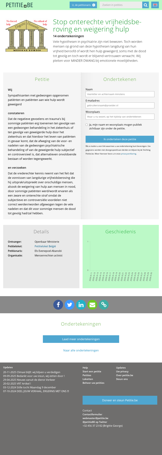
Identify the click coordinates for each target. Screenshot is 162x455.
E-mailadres (93, 100)
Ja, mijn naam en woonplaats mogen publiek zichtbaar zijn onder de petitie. (115, 126)
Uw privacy (122, 371)
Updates (121, 367)
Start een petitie (92, 371)
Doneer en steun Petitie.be (120, 400)
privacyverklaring (128, 153)
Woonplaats (93, 112)
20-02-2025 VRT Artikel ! (17, 383)
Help (85, 367)
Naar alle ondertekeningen (81, 350)
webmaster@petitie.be (95, 418)
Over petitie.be (124, 375)
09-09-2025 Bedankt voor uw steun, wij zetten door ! (34, 376)
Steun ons (122, 379)
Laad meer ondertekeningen (81, 339)
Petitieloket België (45, 246)
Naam (89, 89)
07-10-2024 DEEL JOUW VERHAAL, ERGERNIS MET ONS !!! (36, 391)
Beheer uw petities (93, 382)
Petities (87, 375)
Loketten (88, 379)
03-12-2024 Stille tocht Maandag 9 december (29, 387)
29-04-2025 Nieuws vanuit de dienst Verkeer (29, 380)
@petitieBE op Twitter (95, 421)
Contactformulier (92, 414)
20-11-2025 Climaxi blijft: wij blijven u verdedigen (31, 372)
